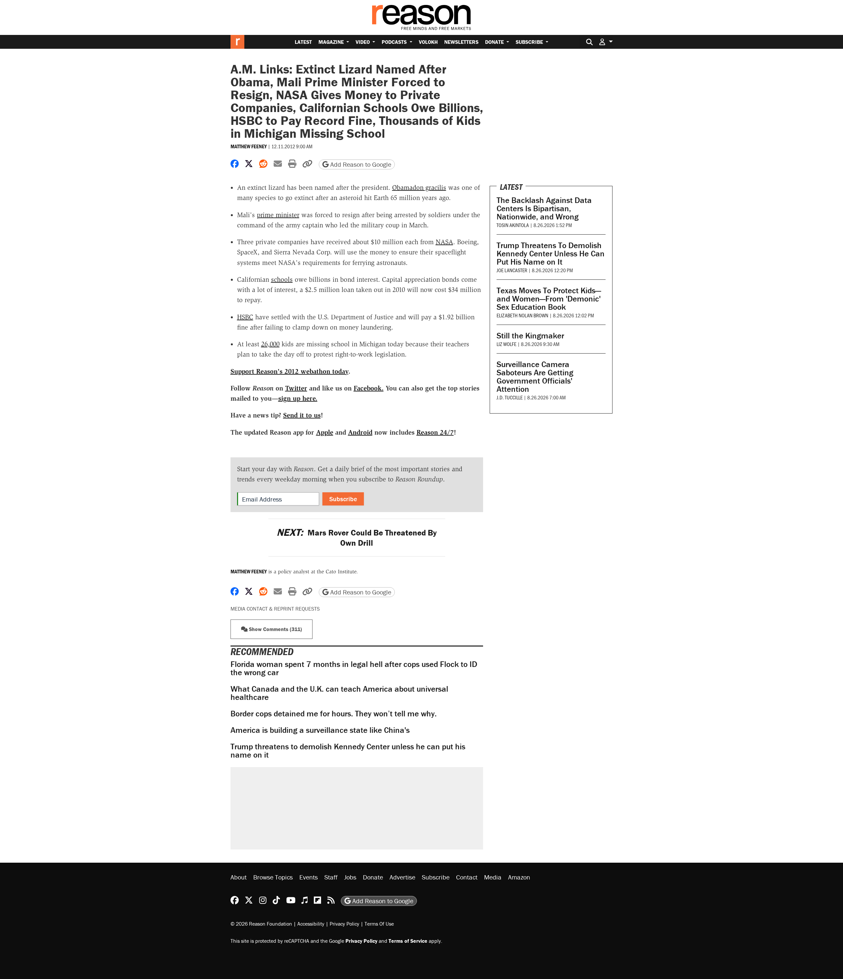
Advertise (402, 877)
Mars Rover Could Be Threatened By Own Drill (357, 538)
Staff (331, 877)
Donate (495, 42)
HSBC (245, 317)
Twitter (296, 388)
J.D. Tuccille (510, 397)
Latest (303, 42)
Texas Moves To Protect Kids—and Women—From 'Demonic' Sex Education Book (549, 298)
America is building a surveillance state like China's (320, 730)
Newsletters (461, 42)
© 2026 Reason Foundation (261, 923)
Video (363, 42)
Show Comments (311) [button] (275, 629)
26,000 (270, 344)
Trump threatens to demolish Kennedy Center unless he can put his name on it (348, 750)
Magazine (331, 42)
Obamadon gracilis (419, 187)
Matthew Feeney (249, 146)
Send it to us (302, 415)
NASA (444, 242)
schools (282, 279)
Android (360, 432)
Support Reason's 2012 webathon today (289, 371)
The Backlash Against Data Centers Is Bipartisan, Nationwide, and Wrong (544, 208)
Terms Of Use (379, 923)
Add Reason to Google (360, 164)
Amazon (519, 877)
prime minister (278, 215)
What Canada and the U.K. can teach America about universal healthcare (339, 693)
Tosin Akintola (513, 224)
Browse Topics (273, 877)
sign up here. (297, 398)
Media (493, 877)
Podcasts (395, 42)
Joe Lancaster (512, 270)
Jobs (350, 877)
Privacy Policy (344, 923)
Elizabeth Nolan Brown (522, 315)
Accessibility (310, 923)
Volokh (428, 42)
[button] (605, 42)
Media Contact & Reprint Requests (275, 608)
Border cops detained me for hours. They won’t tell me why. (334, 713)
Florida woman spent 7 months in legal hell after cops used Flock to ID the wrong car (354, 668)
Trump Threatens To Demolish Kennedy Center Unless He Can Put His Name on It (551, 253)
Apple (324, 432)
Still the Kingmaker (530, 336)
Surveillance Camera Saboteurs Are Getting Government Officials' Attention (535, 376)
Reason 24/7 (435, 432)
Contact (466, 877)
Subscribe (530, 42)
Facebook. (369, 388)
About (239, 877)
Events (308, 877)
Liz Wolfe (506, 343)
